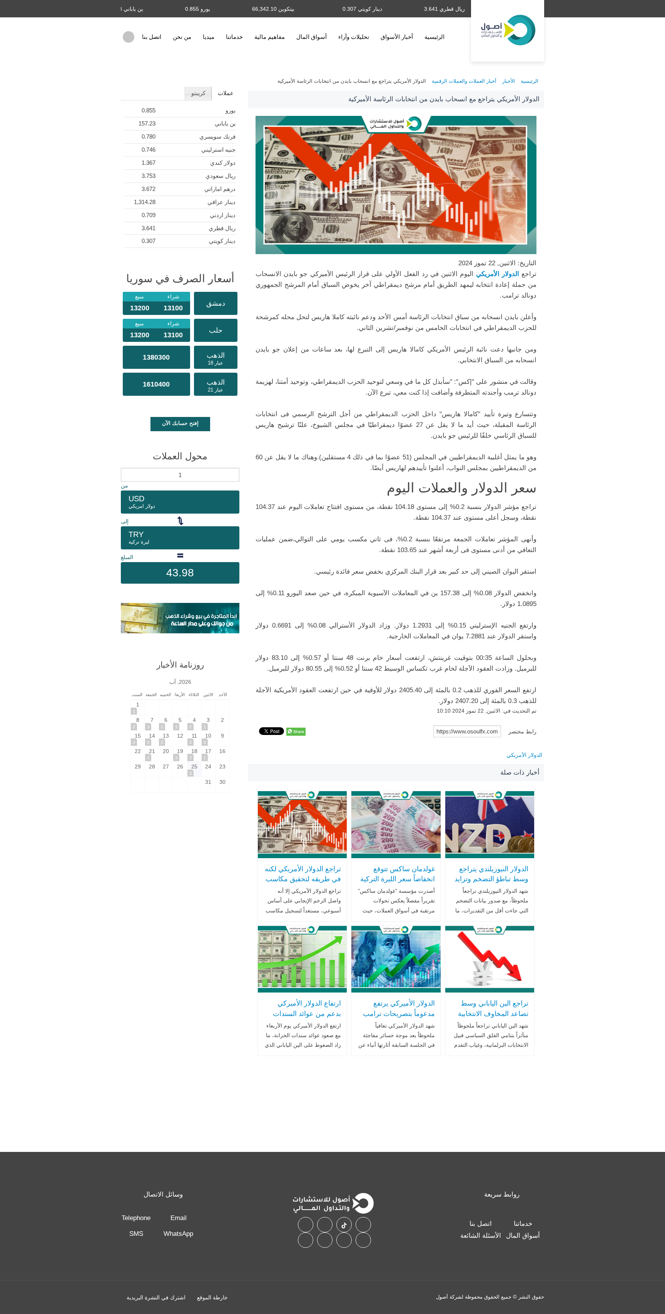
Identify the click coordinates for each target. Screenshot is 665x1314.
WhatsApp (178, 1233)
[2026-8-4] (194, 722)
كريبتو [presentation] (198, 93)
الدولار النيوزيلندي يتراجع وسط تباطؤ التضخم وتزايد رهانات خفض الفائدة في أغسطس (491, 884)
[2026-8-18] (194, 754)
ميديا (208, 36)
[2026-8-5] (180, 722)
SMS (136, 1233)
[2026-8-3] (209, 722)
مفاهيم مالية (269, 36)
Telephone (136, 1218)
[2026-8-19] (180, 754)
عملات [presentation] (226, 93)
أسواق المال (311, 36)
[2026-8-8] (138, 722)
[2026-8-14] (152, 738)
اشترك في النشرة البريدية (156, 1297)
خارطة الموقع (212, 1297)
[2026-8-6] (166, 722)
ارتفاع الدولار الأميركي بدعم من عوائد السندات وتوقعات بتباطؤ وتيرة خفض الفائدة (302, 1018)
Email (178, 1218)
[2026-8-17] (209, 754)
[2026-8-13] (166, 738)
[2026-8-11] (194, 738)
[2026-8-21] (152, 754)
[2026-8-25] (194, 769)
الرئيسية (434, 36)
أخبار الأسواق (397, 36)
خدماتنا (234, 36)
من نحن (182, 36)
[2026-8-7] (152, 722)
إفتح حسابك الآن (180, 423)
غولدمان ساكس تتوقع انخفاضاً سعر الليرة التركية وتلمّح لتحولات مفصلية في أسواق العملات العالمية (397, 884)
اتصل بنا (151, 36)
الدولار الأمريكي (524, 755)
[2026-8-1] (138, 707)
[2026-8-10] (209, 738)
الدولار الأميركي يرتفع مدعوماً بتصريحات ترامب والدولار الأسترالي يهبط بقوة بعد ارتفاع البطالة (398, 1018)
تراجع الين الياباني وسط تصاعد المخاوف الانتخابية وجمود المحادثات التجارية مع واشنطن (492, 1018)
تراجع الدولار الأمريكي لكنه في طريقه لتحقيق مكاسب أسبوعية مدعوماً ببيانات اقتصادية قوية (303, 884)
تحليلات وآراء (353, 36)
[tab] (225, 93)
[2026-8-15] (138, 738)
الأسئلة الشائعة (480, 1235)
